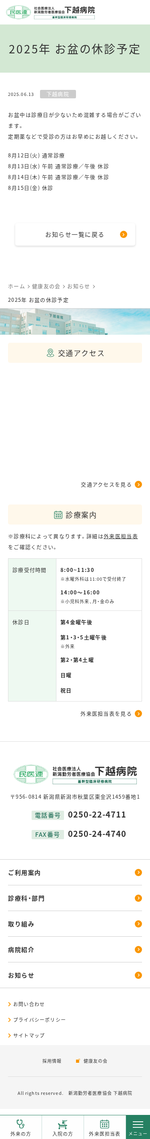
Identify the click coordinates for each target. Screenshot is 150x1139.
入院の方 (63, 1133)
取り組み (21, 923)
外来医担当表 (104, 1133)
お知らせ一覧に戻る (75, 234)
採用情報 (52, 1061)
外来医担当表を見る (106, 713)
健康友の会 (96, 1061)
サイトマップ (29, 1035)
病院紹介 (21, 949)
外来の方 (21, 1133)
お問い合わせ (29, 1004)
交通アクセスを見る (106, 484)
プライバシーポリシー (39, 1019)
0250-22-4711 (97, 814)
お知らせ (21, 975)
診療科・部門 (26, 898)
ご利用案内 (24, 872)
